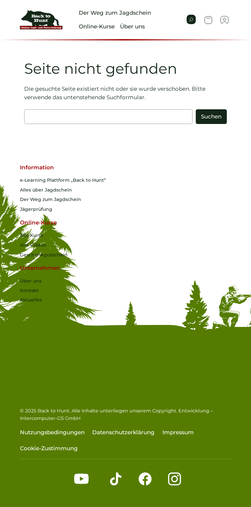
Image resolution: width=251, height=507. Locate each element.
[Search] (191, 19)
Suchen (211, 116)
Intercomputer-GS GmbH (50, 418)
